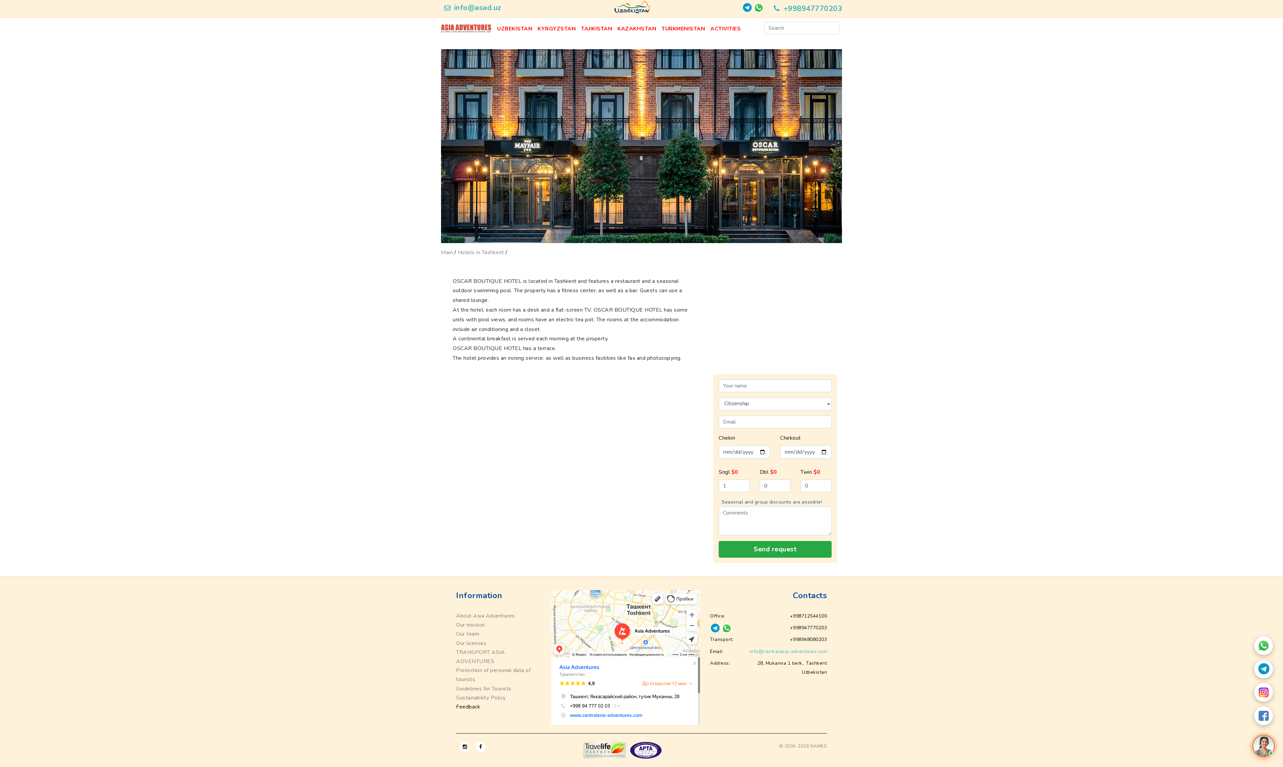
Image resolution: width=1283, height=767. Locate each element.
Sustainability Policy (481, 697)
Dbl (768, 472)
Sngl (728, 472)
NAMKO (819, 746)
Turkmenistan (683, 28)
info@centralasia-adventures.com (788, 651)
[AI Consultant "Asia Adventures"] (1264, 746)
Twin (811, 472)
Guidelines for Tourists (484, 688)
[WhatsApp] (1263, 645)
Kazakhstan (636, 28)
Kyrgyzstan (557, 28)
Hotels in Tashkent (481, 252)
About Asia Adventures (485, 616)
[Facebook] (1263, 715)
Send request (775, 549)
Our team (467, 634)
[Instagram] (1263, 692)
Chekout (790, 438)
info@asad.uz (478, 8)
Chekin (727, 438)
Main (447, 252)
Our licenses (471, 643)
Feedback (468, 706)
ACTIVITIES (725, 28)
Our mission (470, 625)
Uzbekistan (514, 28)
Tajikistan (596, 28)
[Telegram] (1263, 669)
